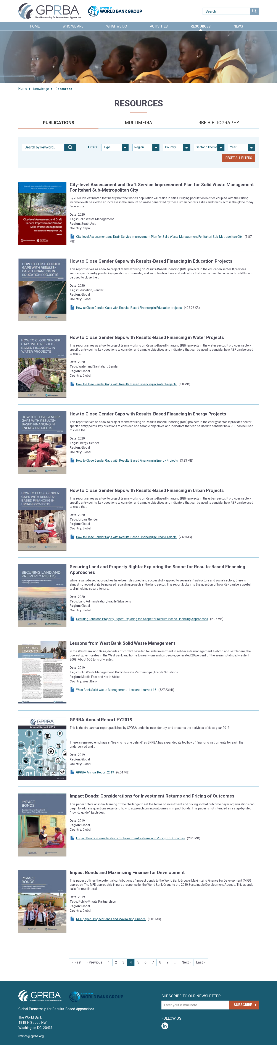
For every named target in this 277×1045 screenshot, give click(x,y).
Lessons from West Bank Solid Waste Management (122, 643)
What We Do (116, 26)
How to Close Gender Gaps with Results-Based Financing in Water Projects (147, 337)
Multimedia (138, 122)
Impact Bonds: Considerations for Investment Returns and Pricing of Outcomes (152, 796)
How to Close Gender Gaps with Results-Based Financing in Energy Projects (148, 414)
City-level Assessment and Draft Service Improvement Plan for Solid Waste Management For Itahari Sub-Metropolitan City (159, 236)
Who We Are (73, 26)
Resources (201, 26)
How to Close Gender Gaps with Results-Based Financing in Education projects (129, 307)
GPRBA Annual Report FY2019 (101, 719)
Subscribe (243, 1005)
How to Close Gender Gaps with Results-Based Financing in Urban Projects (147, 490)
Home (35, 26)
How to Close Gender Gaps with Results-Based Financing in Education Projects (151, 261)
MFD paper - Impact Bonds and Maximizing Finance (111, 919)
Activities (159, 26)
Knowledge (41, 89)
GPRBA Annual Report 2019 (95, 772)
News (238, 26)
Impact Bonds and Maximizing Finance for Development (127, 872)
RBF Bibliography (218, 122)
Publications (58, 122)
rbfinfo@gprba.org (31, 1036)
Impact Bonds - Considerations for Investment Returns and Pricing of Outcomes (130, 838)
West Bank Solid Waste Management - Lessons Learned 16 (116, 690)
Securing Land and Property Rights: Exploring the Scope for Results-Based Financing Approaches (142, 619)
